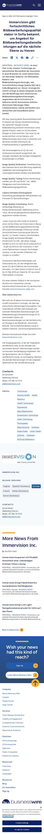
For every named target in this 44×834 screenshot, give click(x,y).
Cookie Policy (8, 816)
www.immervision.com (12, 337)
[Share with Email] (27, 58)
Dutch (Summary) (11, 496)
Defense (20, 435)
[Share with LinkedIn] (12, 58)
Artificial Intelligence (25, 439)
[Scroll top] (35, 683)
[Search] (34, 5)
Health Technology (25, 403)
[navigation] (39, 5)
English (6, 486)
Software (35, 427)
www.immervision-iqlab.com (22, 289)
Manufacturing (23, 427)
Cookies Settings (22, 823)
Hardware (31, 435)
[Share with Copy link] (32, 58)
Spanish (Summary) (21, 486)
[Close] (41, 807)
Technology (22, 391)
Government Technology (27, 415)
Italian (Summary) (20, 491)
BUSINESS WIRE (21, 65)
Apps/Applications (25, 411)
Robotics (21, 399)
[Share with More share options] (37, 58)
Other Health (35, 431)
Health (34, 395)
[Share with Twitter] (17, 58)
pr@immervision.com (11, 384)
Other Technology (25, 419)
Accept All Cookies (22, 829)
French (6, 491)
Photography (22, 423)
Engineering (22, 407)
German (36, 486)
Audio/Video (22, 431)
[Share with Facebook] (22, 58)
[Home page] (12, 5)
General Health (23, 395)
